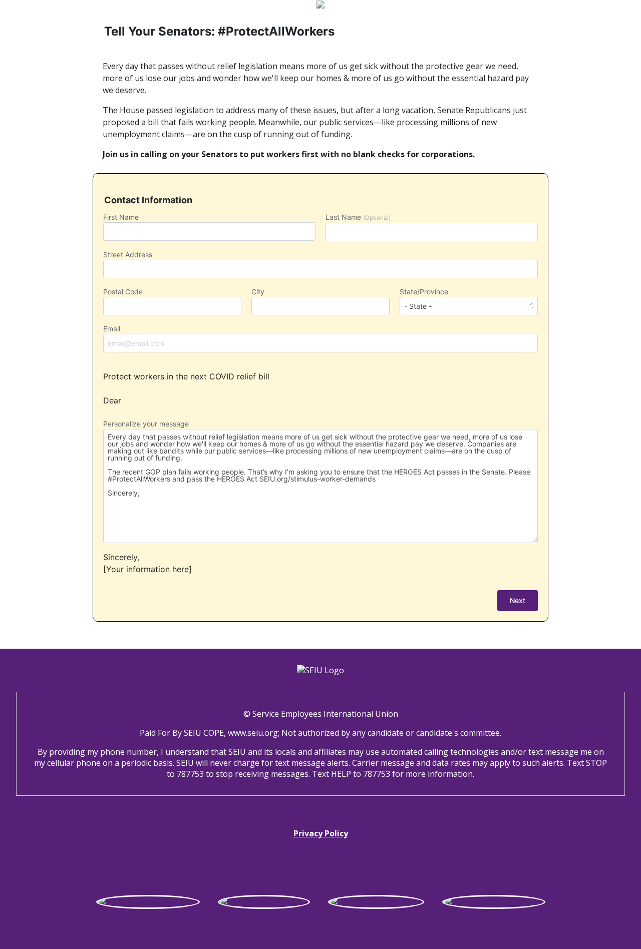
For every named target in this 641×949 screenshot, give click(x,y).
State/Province (424, 291)
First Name (121, 217)
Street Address (127, 254)
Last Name (358, 217)
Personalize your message (146, 423)
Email (111, 328)
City (257, 291)
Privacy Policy (320, 833)
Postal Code (123, 291)
